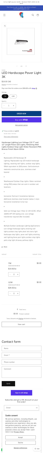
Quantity (4, 101)
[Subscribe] (36, 407)
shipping (20, 318)
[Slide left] (17, 66)
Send (8, 384)
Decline (20, 443)
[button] (4, 15)
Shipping (4, 84)
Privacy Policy (19, 432)
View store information (11, 137)
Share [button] (5, 247)
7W (5, 96)
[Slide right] (26, 66)
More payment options (21, 125)
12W (13, 96)
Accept (20, 437)
